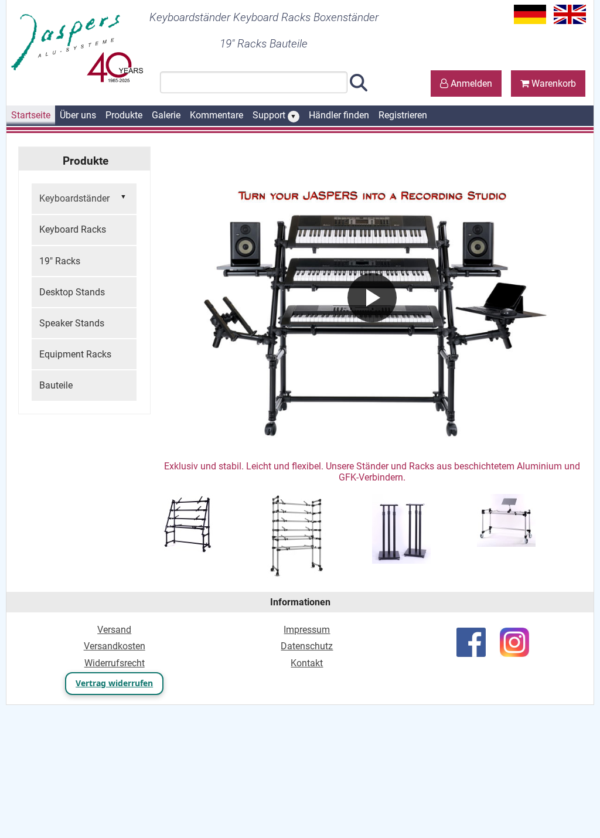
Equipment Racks (75, 354)
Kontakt (307, 663)
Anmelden (470, 83)
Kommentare (216, 115)
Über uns (78, 115)
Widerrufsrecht (114, 663)
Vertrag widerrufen (114, 683)
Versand (114, 629)
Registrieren (403, 115)
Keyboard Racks (72, 229)
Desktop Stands (72, 292)
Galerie (166, 115)
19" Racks (59, 261)
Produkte (123, 115)
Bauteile (56, 385)
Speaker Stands (71, 323)
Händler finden (339, 115)
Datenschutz (307, 646)
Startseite (30, 115)
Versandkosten (114, 646)
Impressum (307, 629)
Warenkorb (552, 83)
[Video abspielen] (372, 297)
